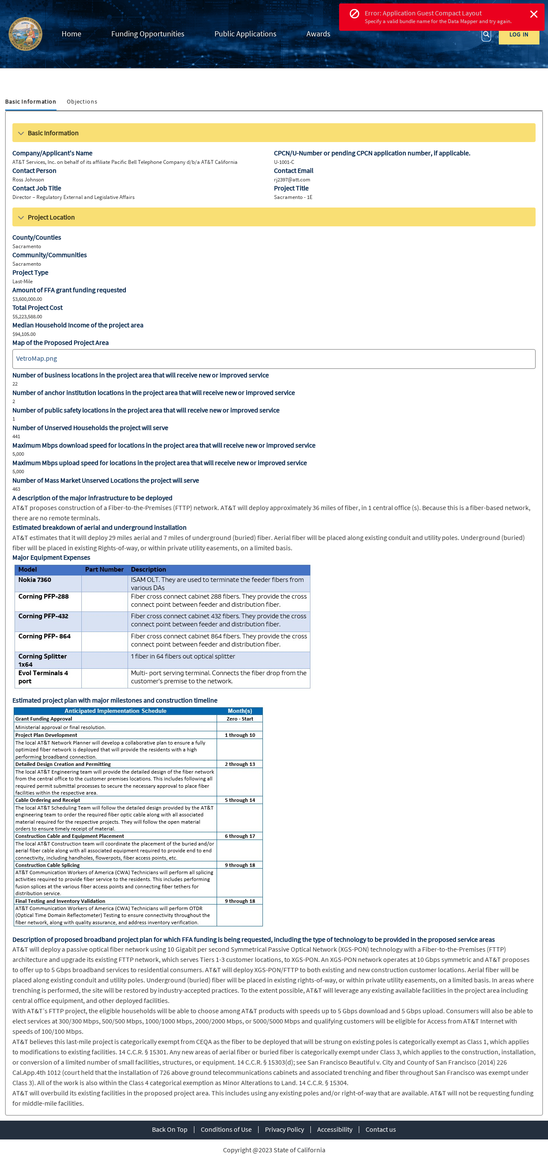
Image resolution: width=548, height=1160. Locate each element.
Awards (319, 34)
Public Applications (245, 34)
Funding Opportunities (148, 34)
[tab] (31, 102)
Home (71, 34)
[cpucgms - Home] (25, 34)
